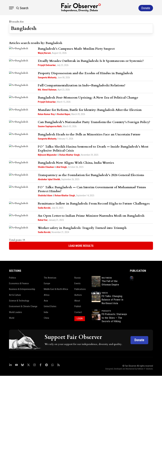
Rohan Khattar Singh (69, 154)
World (11, 317)
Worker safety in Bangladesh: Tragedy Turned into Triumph (82, 228)
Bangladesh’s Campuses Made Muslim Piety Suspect (76, 49)
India (46, 312)
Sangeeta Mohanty (47, 77)
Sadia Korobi (44, 207)
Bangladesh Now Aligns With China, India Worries (76, 163)
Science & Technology (19, 300)
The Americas (50, 277)
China (46, 317)
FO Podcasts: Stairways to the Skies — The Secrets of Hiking (114, 318)
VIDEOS (105, 293)
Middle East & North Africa (56, 289)
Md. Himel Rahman (47, 89)
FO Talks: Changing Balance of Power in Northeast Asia (112, 300)
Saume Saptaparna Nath (50, 126)
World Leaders (15, 312)
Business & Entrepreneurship (22, 289)
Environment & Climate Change (23, 306)
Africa (46, 295)
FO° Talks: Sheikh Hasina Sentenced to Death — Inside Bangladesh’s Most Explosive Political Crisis (93, 148)
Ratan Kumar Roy (46, 114)
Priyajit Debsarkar (47, 65)
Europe (47, 283)
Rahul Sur (42, 220)
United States (50, 306)
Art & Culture (15, 295)
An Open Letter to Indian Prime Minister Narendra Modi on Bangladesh (91, 216)
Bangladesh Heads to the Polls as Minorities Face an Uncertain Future (89, 134)
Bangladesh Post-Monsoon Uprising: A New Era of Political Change (88, 97)
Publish (77, 306)
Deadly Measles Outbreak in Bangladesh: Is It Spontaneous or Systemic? (91, 61)
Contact (78, 312)
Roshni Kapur (63, 114)
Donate (139, 340)
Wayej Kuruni (44, 53)
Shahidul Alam (45, 195)
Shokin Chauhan (46, 167)
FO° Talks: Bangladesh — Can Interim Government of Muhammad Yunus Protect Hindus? (92, 189)
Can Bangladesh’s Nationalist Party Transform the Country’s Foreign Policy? (94, 122)
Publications (80, 289)
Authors (78, 295)
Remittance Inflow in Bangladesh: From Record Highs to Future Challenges (94, 203)
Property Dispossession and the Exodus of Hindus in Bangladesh (85, 73)
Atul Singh (61, 167)
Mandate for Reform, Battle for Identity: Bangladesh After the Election (90, 110)
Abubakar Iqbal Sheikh (49, 179)
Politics (12, 277)
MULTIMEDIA (107, 278)
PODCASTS (106, 311)
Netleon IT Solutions (145, 369)
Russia (77, 277)
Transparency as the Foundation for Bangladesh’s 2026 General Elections (91, 175)
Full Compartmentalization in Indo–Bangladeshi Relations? (81, 85)
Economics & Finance (19, 283)
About (77, 300)
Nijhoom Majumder (47, 154)
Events (77, 283)
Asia (46, 300)
